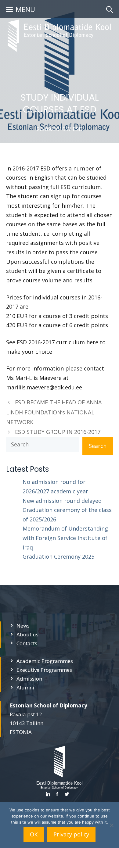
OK (34, 834)
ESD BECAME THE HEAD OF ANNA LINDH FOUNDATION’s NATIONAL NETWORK (54, 412)
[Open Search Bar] (109, 9)
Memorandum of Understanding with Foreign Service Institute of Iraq (65, 538)
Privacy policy (71, 834)
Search (97, 445)
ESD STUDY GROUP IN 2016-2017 (57, 431)
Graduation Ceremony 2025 (58, 556)
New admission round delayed (62, 500)
